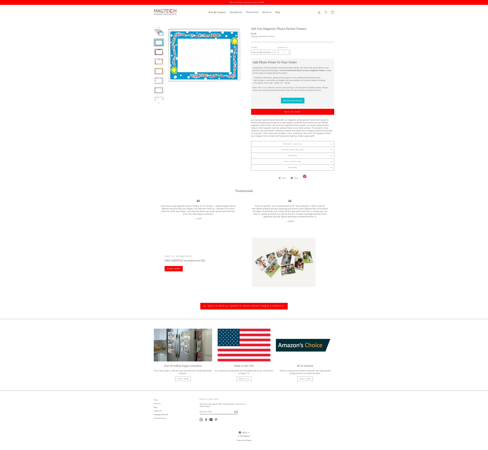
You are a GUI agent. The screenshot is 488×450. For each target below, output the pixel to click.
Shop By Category (217, 12)
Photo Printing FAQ (293, 150)
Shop (155, 400)
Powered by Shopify (244, 440)
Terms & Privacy (160, 418)
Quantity (282, 47)
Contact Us (158, 411)
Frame (254, 47)
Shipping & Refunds (161, 414)
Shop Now (183, 379)
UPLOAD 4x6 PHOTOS (292, 100)
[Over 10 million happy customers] (183, 345)
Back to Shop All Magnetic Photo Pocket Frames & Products (245, 306)
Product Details (293, 144)
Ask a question (292, 161)
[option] (244, 2)
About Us (267, 12)
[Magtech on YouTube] (211, 419)
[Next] (159, 102)
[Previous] (159, 28)
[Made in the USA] (244, 345)
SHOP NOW (173, 269)
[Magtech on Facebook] (206, 419)
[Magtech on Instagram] (201, 419)
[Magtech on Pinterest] (216, 419)
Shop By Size (236, 12)
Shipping (254, 36)
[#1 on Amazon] (305, 345)
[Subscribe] (236, 411)
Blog (278, 12)
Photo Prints (252, 12)
